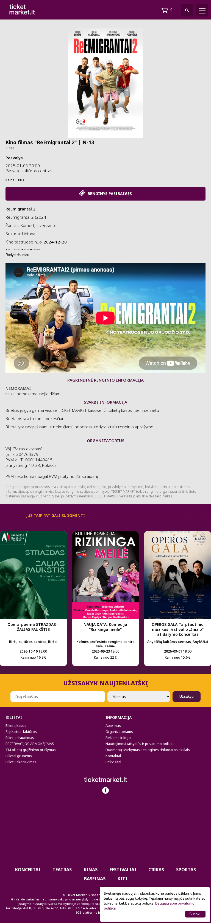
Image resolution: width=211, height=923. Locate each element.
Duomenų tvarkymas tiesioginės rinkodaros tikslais (148, 749)
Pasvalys (14, 157)
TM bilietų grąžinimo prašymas (30, 749)
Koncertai (27, 870)
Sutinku (195, 914)
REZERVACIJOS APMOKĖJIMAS (29, 743)
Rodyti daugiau (17, 255)
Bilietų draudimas (19, 737)
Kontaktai (113, 755)
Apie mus (113, 725)
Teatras (62, 870)
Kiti (122, 879)
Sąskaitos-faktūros (21, 731)
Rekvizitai (113, 761)
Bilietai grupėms (18, 755)
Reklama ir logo (118, 737)
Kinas (9, 148)
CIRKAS (156, 870)
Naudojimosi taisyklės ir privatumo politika (140, 743)
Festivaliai (123, 870)
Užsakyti (186, 696)
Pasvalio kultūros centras (28, 170)
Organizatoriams (119, 731)
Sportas (186, 870)
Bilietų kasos (15, 725)
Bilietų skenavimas (20, 761)
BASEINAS (95, 879)
